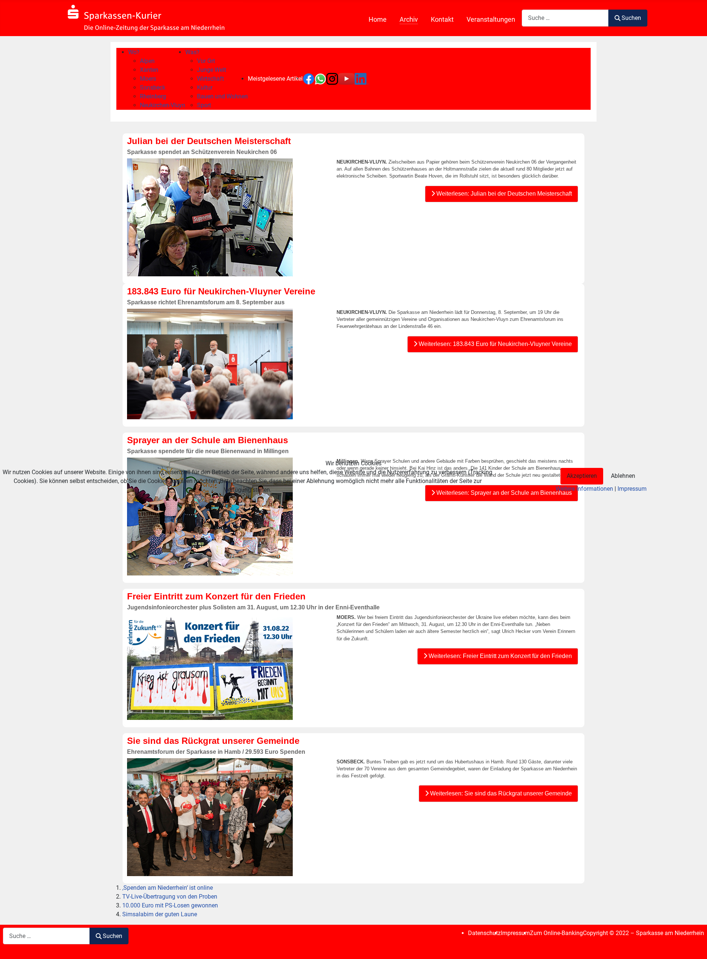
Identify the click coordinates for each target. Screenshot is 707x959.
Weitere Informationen (584, 488)
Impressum (632, 488)
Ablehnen (623, 475)
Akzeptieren (582, 475)
